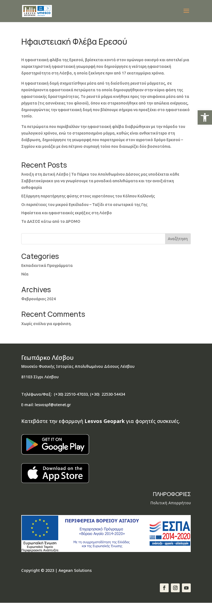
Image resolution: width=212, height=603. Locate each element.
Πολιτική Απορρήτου (170, 502)
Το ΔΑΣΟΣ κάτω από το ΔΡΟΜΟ (50, 221)
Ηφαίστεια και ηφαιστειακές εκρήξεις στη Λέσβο (66, 213)
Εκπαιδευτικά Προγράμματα (47, 265)
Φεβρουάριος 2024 (38, 299)
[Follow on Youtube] (186, 587)
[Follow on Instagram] (175, 587)
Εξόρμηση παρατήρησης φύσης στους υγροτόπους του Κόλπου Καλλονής (88, 196)
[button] (205, 117)
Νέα (24, 274)
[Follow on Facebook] (164, 587)
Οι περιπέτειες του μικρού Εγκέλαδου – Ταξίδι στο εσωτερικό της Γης (84, 204)
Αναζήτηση (178, 239)
